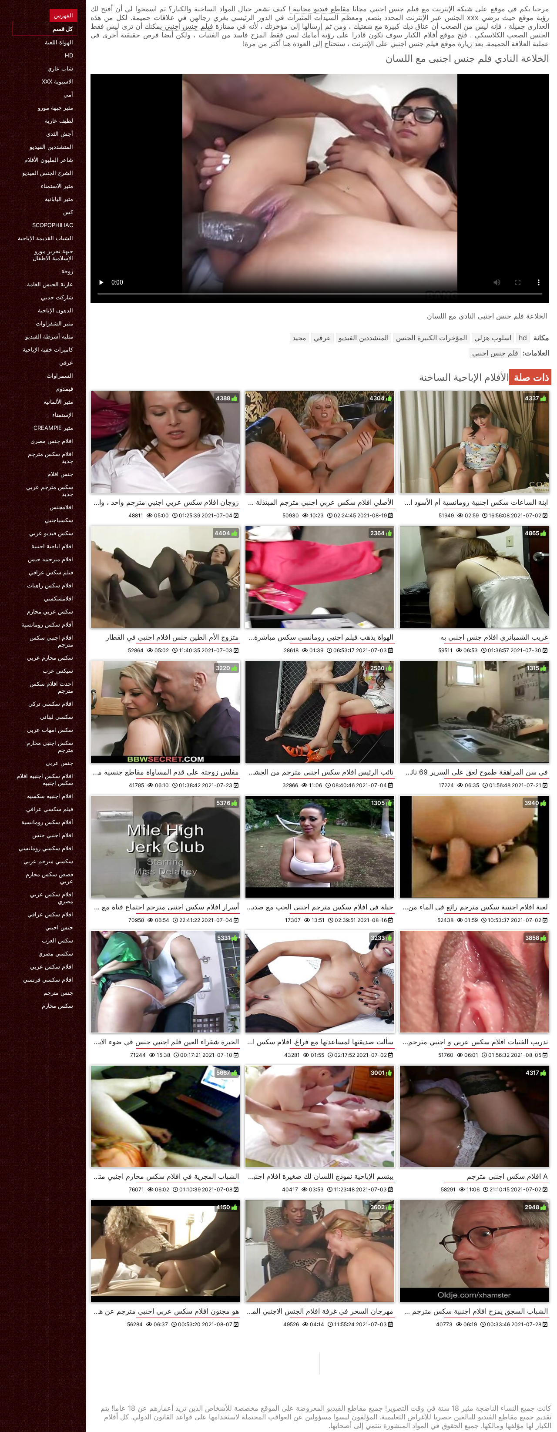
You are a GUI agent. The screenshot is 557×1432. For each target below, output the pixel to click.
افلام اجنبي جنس (52, 835)
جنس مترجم (58, 992)
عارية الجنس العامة (50, 284)
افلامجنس (61, 506)
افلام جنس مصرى (51, 440)
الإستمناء (62, 414)
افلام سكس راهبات (50, 585)
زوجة (67, 271)
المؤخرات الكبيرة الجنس (431, 337)
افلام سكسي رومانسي (46, 848)
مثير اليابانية (59, 198)
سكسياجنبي (59, 519)
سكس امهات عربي (50, 729)
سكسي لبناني (56, 716)
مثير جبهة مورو (55, 107)
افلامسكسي (58, 598)
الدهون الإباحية (55, 310)
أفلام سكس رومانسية (47, 624)
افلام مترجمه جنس (50, 559)
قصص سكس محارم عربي (49, 878)
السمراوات (60, 375)
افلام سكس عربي (51, 966)
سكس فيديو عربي (51, 533)
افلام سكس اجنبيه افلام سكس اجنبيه (45, 779)
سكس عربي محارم (50, 611)
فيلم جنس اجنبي (187, 26)
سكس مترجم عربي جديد (49, 490)
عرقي (66, 362)
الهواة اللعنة (59, 42)
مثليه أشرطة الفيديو (49, 336)
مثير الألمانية (58, 401)
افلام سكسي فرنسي (48, 979)
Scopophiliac (52, 224)
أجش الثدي (59, 133)
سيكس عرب (58, 670)
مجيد (299, 337)
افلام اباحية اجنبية (52, 546)
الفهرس (63, 15)
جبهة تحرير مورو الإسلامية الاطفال (53, 255)
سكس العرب (57, 940)
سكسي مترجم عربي (48, 861)
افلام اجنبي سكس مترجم (51, 641)
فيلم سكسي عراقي (49, 808)
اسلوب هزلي (492, 337)
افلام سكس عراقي (50, 914)
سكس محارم (57, 1005)
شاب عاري (60, 68)
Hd (69, 55)
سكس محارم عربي (50, 657)
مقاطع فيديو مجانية (320, 8)
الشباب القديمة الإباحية (45, 238)
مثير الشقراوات (54, 323)
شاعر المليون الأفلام (48, 159)
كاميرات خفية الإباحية (48, 349)
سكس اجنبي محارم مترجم (50, 746)
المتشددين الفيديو (51, 146)
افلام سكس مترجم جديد (50, 457)
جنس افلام (60, 473)
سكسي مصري (55, 953)
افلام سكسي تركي (50, 703)
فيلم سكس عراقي (51, 572)
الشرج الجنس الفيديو (47, 172)
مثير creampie (53, 427)
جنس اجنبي (59, 927)
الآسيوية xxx (57, 81)
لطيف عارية (59, 120)
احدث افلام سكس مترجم (51, 687)
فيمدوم (64, 388)
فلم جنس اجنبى (495, 353)
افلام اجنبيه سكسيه (50, 795)
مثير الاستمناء (57, 185)
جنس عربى (59, 762)
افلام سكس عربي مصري (51, 898)
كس (68, 211)
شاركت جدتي (57, 297)
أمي (68, 94)
